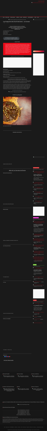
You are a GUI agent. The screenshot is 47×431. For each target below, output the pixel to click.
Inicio (4, 17)
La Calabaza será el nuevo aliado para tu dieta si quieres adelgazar (38, 236)
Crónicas (17, 17)
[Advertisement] (23, 11)
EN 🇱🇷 (38, 17)
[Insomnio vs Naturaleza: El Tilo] (37, 281)
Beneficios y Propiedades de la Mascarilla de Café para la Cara (10, 240)
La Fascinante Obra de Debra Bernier (38, 184)
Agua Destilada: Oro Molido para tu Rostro (39, 254)
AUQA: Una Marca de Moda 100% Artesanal (38, 175)
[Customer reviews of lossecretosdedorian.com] (37, 322)
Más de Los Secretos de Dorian (17, 170)
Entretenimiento (30, 17)
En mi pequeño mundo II (38, 305)
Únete (35, 17)
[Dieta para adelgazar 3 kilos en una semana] (38, 238)
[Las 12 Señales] (35, 316)
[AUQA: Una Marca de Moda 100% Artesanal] (38, 171)
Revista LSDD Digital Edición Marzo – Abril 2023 (23, 412)
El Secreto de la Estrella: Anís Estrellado (39, 285)
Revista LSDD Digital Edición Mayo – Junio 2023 (23, 411)
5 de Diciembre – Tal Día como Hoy (7, 349)
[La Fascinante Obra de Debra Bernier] (38, 182)
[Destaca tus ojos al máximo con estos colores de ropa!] (38, 191)
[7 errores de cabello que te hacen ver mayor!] (38, 196)
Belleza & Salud (13, 17)
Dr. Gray (21, 17)
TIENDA (43, 1)
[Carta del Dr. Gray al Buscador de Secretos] (38, 267)
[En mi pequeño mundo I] (38, 312)
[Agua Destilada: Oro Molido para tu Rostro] (38, 251)
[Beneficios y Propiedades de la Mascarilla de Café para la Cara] (38, 221)
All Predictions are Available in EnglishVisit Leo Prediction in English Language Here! (11, 38)
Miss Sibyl (35, 306)
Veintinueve (41, 319)
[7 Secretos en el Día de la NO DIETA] (38, 256)
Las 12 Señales (39, 316)
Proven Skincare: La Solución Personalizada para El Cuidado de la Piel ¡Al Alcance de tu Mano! (39, 248)
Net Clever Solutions (29, 429)
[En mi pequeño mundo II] (38, 303)
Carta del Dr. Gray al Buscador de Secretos (8, 313)
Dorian (35, 176)
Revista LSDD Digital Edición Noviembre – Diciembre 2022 (23, 414)
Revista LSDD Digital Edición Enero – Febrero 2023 (23, 413)
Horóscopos (25, 17)
